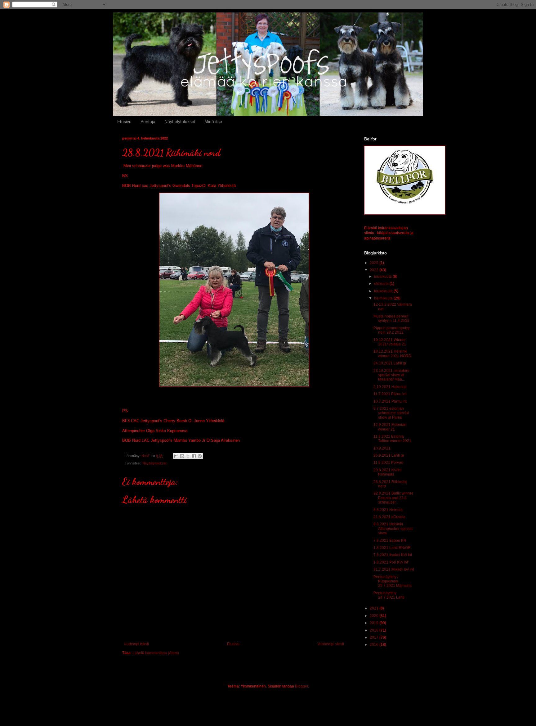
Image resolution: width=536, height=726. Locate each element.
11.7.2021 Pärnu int (389, 394)
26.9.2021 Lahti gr (388, 455)
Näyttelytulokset (179, 121)
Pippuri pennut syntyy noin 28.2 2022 (391, 330)
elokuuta (382, 283)
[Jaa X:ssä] (188, 456)
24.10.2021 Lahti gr (389, 363)
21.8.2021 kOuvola (389, 517)
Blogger (301, 686)
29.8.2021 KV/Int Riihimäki (387, 472)
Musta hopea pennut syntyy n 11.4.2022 (391, 318)
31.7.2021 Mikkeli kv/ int (393, 569)
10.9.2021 (382, 448)
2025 (374, 263)
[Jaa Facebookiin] (194, 456)
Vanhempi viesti (330, 644)
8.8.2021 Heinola (388, 510)
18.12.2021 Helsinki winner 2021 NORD (392, 353)
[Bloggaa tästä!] (182, 456)
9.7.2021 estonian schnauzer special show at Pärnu (391, 413)
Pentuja (148, 121)
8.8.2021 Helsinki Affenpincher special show (393, 528)
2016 (374, 644)
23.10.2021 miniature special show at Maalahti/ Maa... (391, 375)
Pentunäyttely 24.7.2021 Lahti (388, 595)
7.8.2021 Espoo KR (389, 540)
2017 (374, 637)
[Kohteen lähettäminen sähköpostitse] (176, 456)
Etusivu (124, 121)
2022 (374, 270)
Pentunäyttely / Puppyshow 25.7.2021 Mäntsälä (392, 581)
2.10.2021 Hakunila (390, 387)
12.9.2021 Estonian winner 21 (389, 426)
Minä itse (213, 121)
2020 (374, 616)
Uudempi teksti (136, 644)
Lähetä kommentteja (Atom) (155, 653)
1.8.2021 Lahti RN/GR (392, 548)
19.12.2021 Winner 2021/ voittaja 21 (389, 342)
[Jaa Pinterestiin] (200, 456)
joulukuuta (383, 276)
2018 (374, 630)
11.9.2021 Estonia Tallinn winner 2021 (392, 438)
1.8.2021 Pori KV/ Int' (391, 562)
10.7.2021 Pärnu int (390, 401)
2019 (374, 623)
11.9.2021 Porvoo (388, 462)
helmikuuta (384, 298)
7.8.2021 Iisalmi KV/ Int (392, 555)
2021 (374, 608)
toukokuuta (384, 291)
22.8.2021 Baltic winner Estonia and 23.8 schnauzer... (393, 498)
